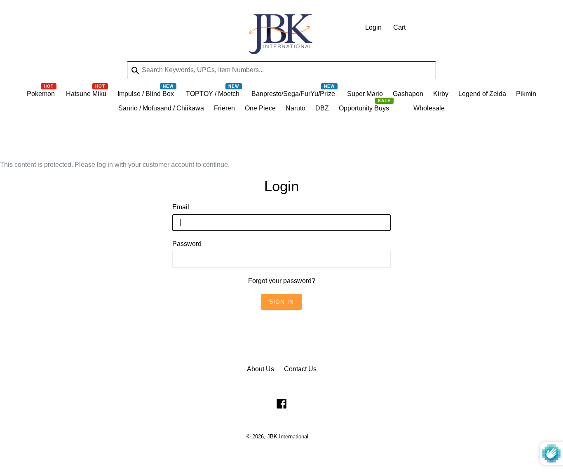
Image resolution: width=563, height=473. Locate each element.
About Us (260, 368)
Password (187, 243)
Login (373, 27)
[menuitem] (41, 96)
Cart (399, 27)
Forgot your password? (281, 280)
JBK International (287, 436)
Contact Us (300, 368)
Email (180, 207)
